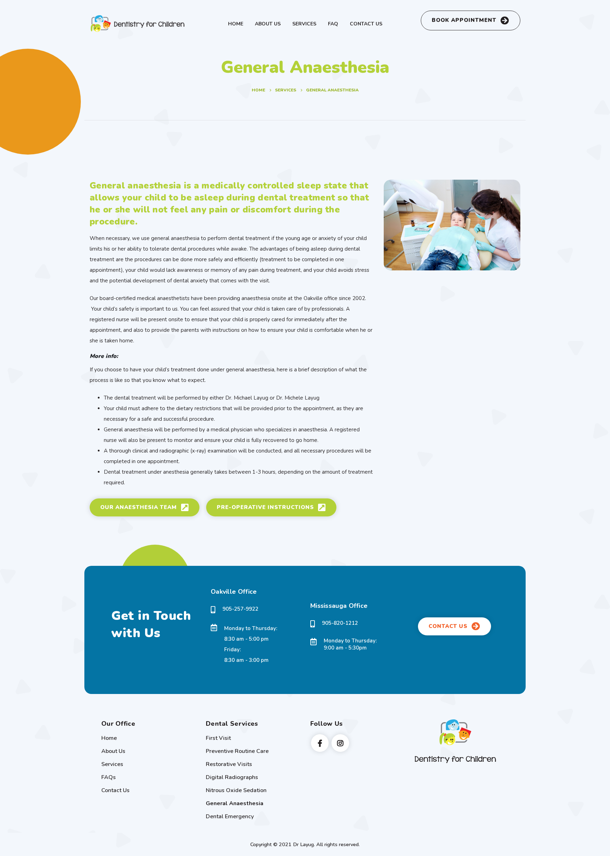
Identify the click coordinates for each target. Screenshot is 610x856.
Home (235, 23)
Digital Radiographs (232, 777)
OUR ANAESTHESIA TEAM (139, 507)
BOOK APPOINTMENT (465, 20)
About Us (268, 23)
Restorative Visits (229, 764)
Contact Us (366, 23)
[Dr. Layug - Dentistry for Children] (139, 23)
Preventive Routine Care (237, 751)
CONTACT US (449, 626)
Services (304, 23)
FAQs (108, 777)
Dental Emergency (230, 816)
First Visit (218, 738)
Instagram (340, 743)
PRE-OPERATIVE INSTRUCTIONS (266, 507)
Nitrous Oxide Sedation (236, 790)
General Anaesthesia (234, 803)
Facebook (320, 743)
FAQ (333, 23)
